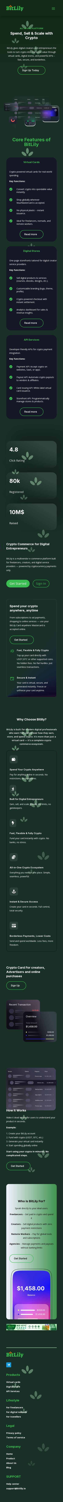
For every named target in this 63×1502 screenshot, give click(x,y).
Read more (30, 234)
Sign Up (15, 985)
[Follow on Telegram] (8, 1364)
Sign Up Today (30, 70)
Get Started (18, 583)
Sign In (41, 583)
